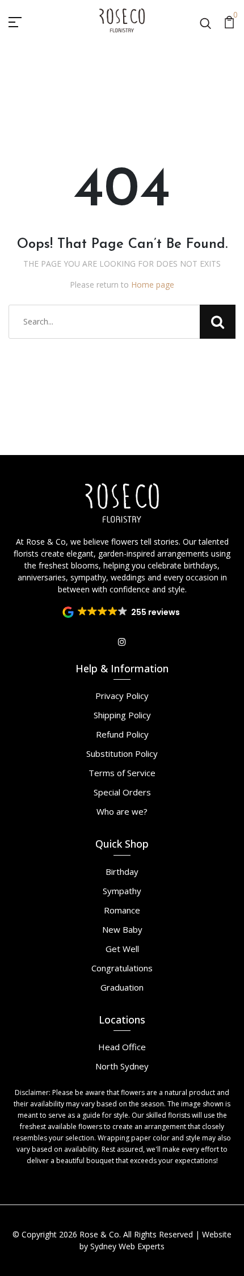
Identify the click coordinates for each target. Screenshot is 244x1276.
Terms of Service (122, 772)
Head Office (122, 1046)
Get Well (122, 948)
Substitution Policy (122, 753)
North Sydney (122, 1066)
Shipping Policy (122, 715)
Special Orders (122, 792)
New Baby (122, 929)
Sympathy (122, 890)
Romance (122, 910)
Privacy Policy (122, 695)
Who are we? (122, 811)
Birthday (122, 871)
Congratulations (122, 968)
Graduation (122, 987)
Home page (152, 284)
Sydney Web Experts (127, 1246)
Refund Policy (122, 734)
